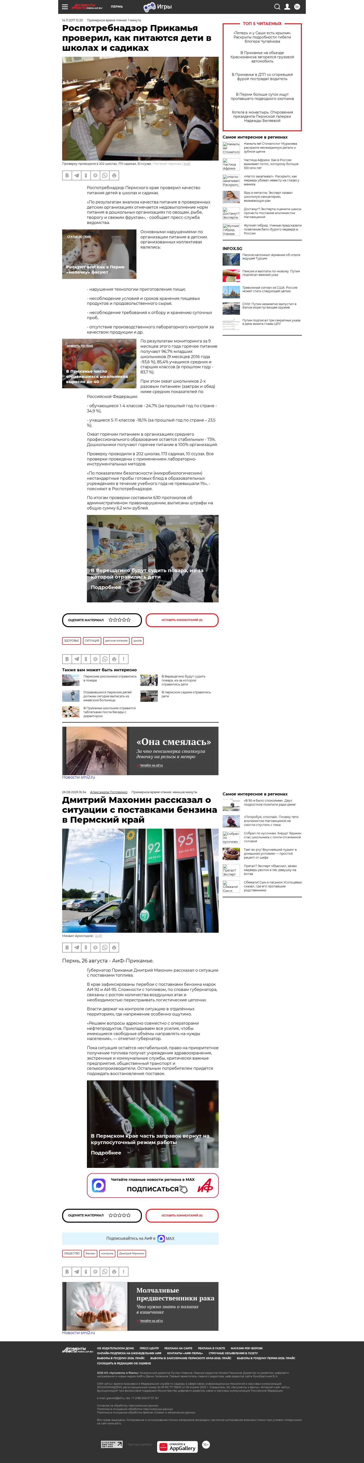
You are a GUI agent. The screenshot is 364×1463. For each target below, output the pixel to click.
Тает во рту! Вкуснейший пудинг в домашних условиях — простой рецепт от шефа (270, 853)
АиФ (186, 164)
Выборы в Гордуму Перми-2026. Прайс (266, 1358)
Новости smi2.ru (78, 777)
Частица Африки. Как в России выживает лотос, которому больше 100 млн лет (271, 164)
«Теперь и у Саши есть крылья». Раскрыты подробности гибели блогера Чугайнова (262, 37)
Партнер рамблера (140, 1444)
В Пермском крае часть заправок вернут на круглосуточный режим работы (150, 1139)
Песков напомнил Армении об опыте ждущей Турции (271, 256)
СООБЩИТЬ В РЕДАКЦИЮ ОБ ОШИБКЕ (124, 1363)
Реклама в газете (211, 1348)
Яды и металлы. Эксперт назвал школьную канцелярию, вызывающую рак (268, 196)
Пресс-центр (149, 1348)
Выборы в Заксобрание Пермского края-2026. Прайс (190, 1358)
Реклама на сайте (178, 1348)
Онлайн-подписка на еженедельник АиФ (129, 1353)
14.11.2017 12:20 (72, 20)
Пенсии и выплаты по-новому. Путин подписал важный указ (271, 273)
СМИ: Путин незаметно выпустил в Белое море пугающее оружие (269, 305)
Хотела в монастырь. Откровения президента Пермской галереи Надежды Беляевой (262, 116)
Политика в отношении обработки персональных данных (135, 1409)
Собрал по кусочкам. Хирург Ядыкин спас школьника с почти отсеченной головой (272, 837)
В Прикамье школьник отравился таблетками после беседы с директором (109, 712)
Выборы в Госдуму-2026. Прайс (121, 1358)
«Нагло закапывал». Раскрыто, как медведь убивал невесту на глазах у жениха (271, 180)
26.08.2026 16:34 (74, 792)
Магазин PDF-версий (246, 1348)
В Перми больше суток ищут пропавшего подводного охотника (262, 96)
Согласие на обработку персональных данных (127, 1405)
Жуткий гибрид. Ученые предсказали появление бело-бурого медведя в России (273, 229)
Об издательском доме (115, 1348)
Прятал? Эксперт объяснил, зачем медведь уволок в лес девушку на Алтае (270, 870)
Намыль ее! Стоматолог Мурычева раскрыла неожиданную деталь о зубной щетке (270, 147)
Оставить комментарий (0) (182, 620)
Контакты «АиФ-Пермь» (185, 1353)
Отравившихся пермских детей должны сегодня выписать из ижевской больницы (107, 696)
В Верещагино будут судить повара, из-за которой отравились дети (147, 573)
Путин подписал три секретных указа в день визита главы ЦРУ (271, 322)
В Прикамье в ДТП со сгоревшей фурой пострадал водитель (262, 77)
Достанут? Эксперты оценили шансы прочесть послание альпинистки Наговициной (272, 213)
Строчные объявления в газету (233, 1353)
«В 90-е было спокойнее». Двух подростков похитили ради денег (270, 802)
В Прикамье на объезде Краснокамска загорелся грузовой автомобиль (262, 57)
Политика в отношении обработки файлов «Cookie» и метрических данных (146, 1412)
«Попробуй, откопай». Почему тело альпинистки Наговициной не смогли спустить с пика (271, 821)
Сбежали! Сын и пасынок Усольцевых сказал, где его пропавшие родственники (273, 886)
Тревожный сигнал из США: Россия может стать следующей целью (269, 289)
